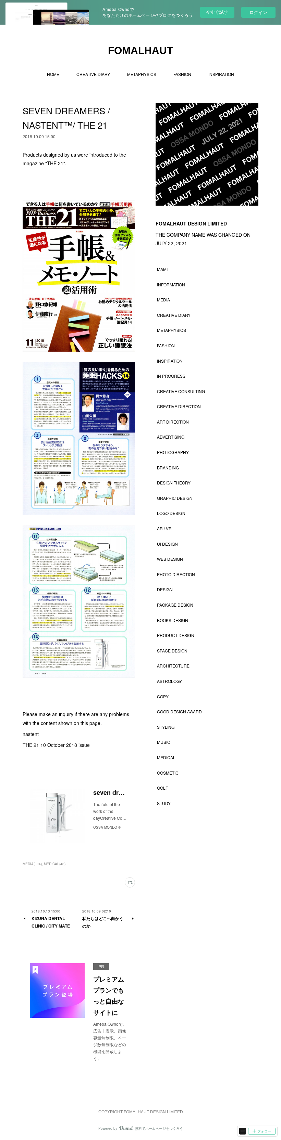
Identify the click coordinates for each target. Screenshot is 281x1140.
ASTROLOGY (169, 681)
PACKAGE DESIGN (175, 605)
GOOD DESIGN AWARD (179, 711)
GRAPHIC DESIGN (175, 498)
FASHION (182, 74)
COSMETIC (168, 773)
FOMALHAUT (140, 50)
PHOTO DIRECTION (176, 574)
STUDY (164, 803)
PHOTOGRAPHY (173, 452)
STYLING (165, 727)
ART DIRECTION (173, 422)
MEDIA (163, 299)
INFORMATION (171, 284)
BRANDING (168, 467)
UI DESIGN (167, 544)
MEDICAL (166, 757)
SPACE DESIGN (172, 650)
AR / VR (164, 528)
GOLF (162, 788)
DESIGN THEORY (174, 482)
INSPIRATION (221, 74)
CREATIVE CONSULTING (181, 391)
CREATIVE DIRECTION (179, 406)
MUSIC (163, 742)
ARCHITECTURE (173, 666)
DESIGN (165, 589)
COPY (163, 696)
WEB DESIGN (170, 559)
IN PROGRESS (171, 376)
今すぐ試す (217, 12)
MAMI (162, 269)
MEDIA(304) (32, 864)
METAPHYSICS (141, 74)
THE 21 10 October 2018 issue (56, 744)
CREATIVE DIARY (93, 74)
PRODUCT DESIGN (175, 635)
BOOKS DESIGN (172, 620)
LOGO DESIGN (171, 513)
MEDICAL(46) (54, 864)
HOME (53, 74)
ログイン (258, 12)
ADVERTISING (170, 437)
